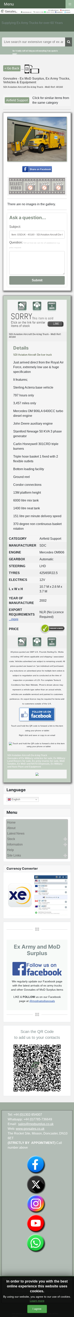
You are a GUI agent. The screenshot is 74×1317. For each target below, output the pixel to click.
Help (10, 850)
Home (11, 822)
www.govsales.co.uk (30, 1128)
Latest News (15, 833)
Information (15, 844)
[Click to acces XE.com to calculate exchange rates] (37, 895)
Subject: (15, 226)
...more (13, 619)
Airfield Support (17, 100)
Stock (11, 839)
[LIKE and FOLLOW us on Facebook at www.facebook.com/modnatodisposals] (36, 1164)
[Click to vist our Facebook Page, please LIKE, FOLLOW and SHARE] (37, 968)
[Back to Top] (67, 1310)
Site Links (14, 855)
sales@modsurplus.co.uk (35, 1124)
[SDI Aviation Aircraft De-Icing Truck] (37, 168)
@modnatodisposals (42, 1001)
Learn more (37, 1300)
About (11, 828)
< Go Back (12, 68)
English (15, 799)
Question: (34, 245)
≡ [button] (69, 4)
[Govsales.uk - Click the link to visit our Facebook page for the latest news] (37, 714)
